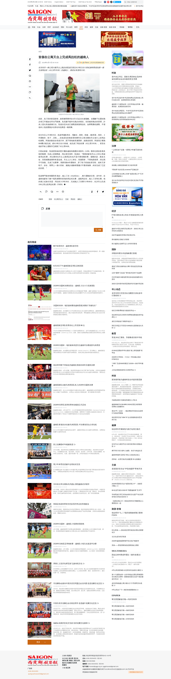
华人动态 (69, 27)
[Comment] (30, 92)
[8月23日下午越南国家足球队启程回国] (39, 272)
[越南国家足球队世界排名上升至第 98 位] (39, 332)
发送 (99, 230)
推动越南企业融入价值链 (120, 239)
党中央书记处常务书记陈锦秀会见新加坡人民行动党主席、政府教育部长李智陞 (127, 99)
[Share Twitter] (30, 70)
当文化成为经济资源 (119, 537)
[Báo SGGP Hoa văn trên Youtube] (108, 2)
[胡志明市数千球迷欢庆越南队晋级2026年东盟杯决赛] (39, 372)
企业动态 (56, 27)
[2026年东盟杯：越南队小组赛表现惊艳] (39, 530)
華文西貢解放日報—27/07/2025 (123, 619)
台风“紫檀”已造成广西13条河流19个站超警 (127, 273)
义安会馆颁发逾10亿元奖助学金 (123, 370)
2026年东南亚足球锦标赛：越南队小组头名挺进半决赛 (75, 544)
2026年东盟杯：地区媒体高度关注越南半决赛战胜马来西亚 (76, 345)
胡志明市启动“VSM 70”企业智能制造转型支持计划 (127, 418)
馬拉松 (73, 199)
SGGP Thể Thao (71, 2)
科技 (86, 27)
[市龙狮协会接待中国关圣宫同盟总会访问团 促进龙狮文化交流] (39, 590)
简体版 (122, 27)
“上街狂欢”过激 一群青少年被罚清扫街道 (127, 151)
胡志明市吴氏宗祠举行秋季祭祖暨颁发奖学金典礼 (127, 316)
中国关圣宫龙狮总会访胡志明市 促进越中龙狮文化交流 (75, 603)
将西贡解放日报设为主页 (136, 672)
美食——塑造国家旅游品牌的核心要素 (125, 545)
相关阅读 (32, 242)
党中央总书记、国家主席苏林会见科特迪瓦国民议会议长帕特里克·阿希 (127, 78)
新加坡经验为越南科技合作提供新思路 (127, 380)
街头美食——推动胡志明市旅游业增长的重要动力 (127, 531)
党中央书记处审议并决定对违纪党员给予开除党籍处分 (127, 181)
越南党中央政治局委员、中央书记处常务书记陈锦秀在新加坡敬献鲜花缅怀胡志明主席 (53, 6)
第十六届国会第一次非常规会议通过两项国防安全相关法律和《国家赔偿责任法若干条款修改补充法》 (127, 577)
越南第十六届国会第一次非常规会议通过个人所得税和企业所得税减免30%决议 (127, 118)
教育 (76, 27)
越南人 (80, 199)
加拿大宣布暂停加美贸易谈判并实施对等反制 (127, 284)
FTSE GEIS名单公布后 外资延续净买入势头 (127, 216)
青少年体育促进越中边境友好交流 (66, 464)
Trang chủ (29, 27)
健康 (91, 27)
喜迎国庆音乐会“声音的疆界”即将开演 (127, 469)
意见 (137, 27)
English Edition (59, 2)
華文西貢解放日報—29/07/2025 (123, 610)
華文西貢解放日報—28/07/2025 (123, 615)
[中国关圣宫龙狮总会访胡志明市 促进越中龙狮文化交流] (39, 610)
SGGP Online (48, 2)
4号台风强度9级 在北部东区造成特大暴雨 (126, 570)
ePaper (116, 595)
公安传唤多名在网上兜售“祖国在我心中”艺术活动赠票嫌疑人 (127, 175)
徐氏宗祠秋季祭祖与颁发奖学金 (123, 310)
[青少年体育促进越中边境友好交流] (39, 471)
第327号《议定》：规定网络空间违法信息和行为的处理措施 (127, 412)
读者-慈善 (103, 27)
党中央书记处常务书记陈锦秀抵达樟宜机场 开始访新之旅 (107, 6)
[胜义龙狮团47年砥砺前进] (39, 451)
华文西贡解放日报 (42, 16)
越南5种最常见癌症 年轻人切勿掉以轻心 (126, 455)
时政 (33, 27)
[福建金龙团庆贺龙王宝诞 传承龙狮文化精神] (39, 630)
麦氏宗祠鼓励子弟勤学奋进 (121, 321)
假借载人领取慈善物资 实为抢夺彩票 (124, 165)
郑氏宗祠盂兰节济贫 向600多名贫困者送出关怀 (127, 327)
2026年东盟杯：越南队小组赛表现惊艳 (68, 524)
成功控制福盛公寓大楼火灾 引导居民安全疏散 (127, 584)
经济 (49, 27)
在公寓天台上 (58, 199)
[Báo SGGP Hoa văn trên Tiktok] (111, 2)
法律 (44, 27)
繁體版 (130, 27)
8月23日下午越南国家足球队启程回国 (68, 266)
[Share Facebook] (30, 64)
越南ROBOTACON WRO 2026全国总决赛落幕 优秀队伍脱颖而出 (127, 405)
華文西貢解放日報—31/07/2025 (124, 599)
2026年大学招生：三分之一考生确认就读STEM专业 (126, 358)
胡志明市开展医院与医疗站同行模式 (126, 429)
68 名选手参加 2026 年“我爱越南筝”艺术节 (127, 490)
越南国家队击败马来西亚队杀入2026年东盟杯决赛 (73, 385)
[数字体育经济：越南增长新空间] (39, 253)
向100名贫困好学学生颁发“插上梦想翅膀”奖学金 (127, 352)
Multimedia (119, 551)
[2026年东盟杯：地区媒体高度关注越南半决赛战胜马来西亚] (39, 352)
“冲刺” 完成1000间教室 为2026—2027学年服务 (127, 365)
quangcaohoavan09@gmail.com (38, 674)
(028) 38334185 (33, 671)
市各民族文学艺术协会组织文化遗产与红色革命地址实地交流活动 (127, 496)
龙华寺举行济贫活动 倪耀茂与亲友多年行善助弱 (127, 294)
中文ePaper (98, 2)
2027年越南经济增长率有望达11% (123, 235)
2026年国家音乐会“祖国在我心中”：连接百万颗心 (127, 485)
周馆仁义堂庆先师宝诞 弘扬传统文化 (68, 563)
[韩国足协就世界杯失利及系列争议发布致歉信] (39, 511)
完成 (66, 199)
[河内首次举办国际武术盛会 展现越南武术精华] (39, 491)
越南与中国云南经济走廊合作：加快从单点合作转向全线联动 (127, 230)
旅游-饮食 (112, 27)
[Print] (30, 81)
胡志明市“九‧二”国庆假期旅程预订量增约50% (127, 514)
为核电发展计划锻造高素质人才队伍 (124, 400)
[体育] (30, 98)
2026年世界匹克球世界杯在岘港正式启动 (69, 405)
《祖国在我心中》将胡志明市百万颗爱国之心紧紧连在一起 (127, 502)
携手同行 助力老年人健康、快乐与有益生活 (127, 451)
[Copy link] (30, 87)
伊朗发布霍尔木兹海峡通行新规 (124, 253)
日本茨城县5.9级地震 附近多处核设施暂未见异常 (127, 278)
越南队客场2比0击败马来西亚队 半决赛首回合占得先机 (75, 425)
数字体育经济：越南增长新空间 (65, 246)
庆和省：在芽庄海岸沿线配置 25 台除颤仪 (126, 459)
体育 (81, 27)
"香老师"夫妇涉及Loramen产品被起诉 (125, 170)
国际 (62, 27)
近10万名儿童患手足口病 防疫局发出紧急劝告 (127, 445)
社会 (38, 27)
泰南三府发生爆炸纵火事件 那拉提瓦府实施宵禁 (127, 267)
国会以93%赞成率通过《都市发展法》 (127, 555)
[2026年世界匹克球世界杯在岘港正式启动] (39, 411)
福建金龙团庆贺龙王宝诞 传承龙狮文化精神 (70, 623)
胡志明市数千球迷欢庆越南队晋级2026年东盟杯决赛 (74, 365)
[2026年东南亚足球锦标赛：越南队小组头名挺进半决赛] (39, 550)
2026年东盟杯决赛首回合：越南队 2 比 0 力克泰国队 (74, 286)
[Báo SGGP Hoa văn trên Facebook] (105, 2)
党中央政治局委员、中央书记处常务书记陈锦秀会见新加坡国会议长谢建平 (127, 112)
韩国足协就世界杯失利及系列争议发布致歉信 (71, 504)
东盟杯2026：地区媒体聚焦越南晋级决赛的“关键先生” (75, 305)
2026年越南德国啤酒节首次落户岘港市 (125, 541)
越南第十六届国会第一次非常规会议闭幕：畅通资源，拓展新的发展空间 (127, 105)
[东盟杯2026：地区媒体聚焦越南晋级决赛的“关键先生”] (39, 312)
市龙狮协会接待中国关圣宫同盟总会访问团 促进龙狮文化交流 (77, 583)
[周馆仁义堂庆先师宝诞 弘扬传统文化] (39, 570)
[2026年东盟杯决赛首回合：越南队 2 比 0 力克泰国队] (39, 292)
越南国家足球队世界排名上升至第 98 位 (69, 325)
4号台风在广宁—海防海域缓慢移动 (124, 590)
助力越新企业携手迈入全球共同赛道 (124, 244)
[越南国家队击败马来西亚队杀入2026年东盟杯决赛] (39, 392)
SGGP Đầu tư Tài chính (85, 2)
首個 (50, 199)
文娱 (96, 27)
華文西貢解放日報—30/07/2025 (123, 606)
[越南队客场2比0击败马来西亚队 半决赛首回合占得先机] (39, 431)
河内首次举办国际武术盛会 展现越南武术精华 (71, 484)
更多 (38, 642)
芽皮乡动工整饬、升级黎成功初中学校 (127, 337)
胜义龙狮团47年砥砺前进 (63, 444)
